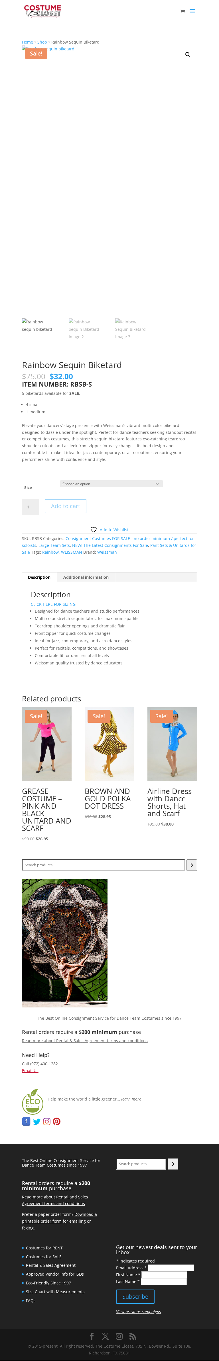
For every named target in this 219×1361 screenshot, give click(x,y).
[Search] (191, 865)
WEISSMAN (71, 552)
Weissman (107, 552)
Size (28, 487)
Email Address (131, 1267)
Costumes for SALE (44, 1256)
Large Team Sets (54, 545)
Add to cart (65, 506)
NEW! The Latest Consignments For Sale (110, 545)
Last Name (128, 1281)
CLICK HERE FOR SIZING (53, 604)
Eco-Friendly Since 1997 (48, 1283)
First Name (128, 1274)
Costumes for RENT (44, 1248)
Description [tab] (39, 577)
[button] (188, 55)
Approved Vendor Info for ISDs (55, 1274)
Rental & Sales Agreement (51, 1265)
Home (27, 42)
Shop (42, 42)
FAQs (31, 1300)
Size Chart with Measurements (55, 1291)
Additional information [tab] (86, 577)
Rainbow (50, 552)
